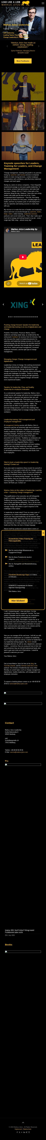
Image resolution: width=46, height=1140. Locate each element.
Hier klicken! (18, 600)
